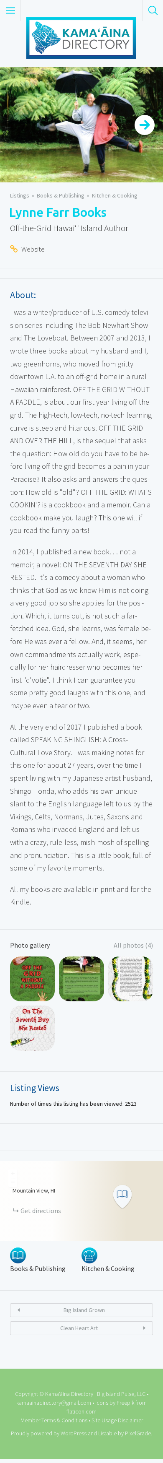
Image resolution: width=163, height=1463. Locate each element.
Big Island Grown (84, 1310)
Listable (107, 1433)
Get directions (40, 1210)
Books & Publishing (60, 195)
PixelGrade (138, 1433)
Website (33, 249)
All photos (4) (133, 945)
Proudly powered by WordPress (49, 1433)
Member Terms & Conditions (53, 1420)
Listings (19, 195)
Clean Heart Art (79, 1328)
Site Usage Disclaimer (117, 1420)
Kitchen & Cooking (115, 195)
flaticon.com (81, 1411)
